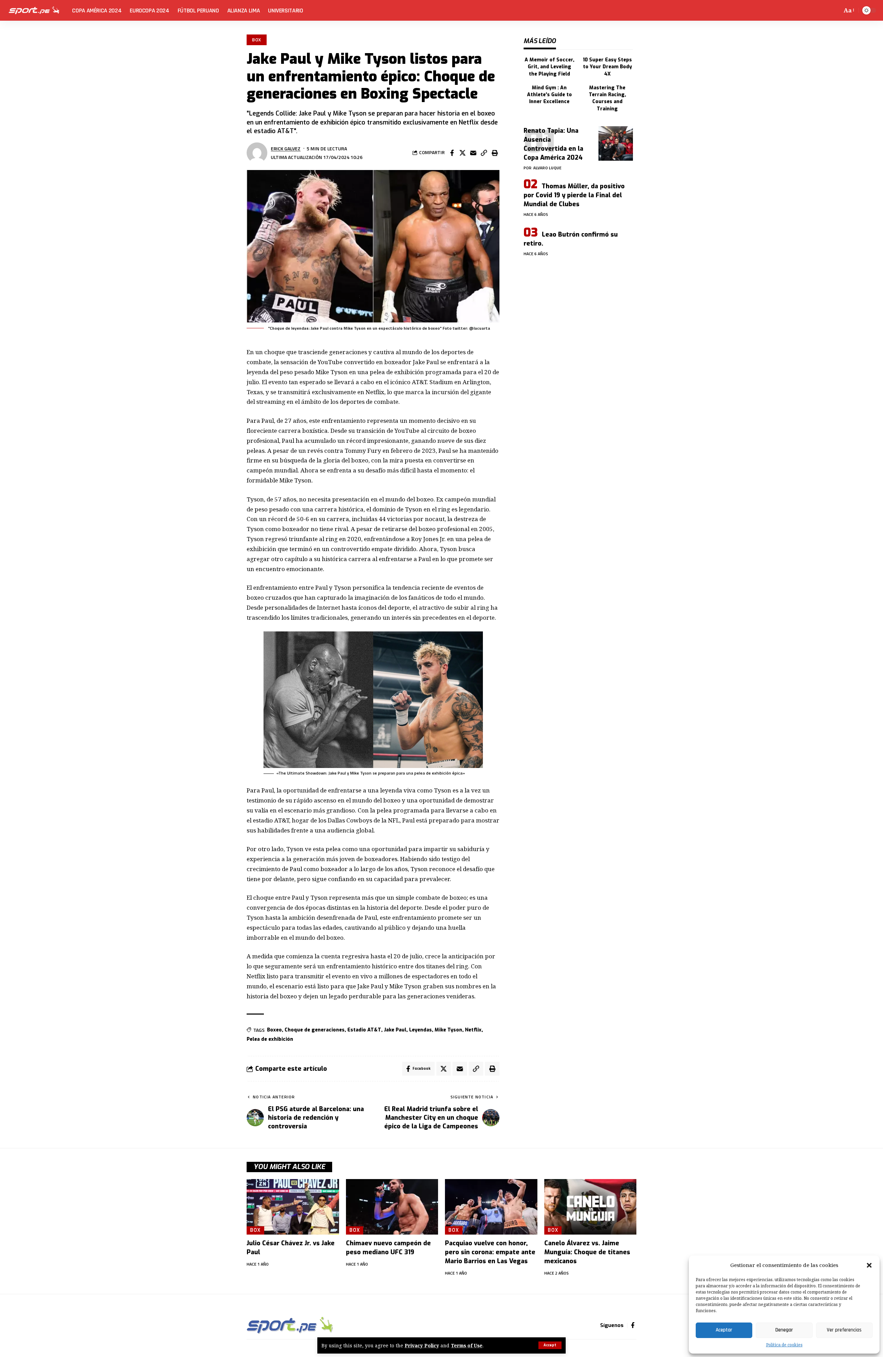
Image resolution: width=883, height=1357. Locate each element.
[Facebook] (632, 1325)
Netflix (473, 1030)
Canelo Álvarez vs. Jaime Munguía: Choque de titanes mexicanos (587, 1252)
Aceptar (724, 1330)
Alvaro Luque (547, 167)
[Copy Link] (484, 152)
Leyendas (420, 1030)
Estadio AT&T (364, 1030)
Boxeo (274, 1030)
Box (256, 39)
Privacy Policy (422, 1345)
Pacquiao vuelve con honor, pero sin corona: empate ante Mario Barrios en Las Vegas (490, 1252)
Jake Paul (395, 1030)
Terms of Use (467, 1345)
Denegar (784, 1330)
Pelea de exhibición (270, 1039)
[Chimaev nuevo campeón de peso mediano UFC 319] (392, 1207)
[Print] (494, 152)
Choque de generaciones (315, 1030)
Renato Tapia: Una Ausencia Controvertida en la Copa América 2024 (553, 144)
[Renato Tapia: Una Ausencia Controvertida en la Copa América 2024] (615, 143)
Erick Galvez (285, 148)
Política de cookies (784, 1345)
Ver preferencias (844, 1330)
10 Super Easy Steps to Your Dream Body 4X (607, 67)
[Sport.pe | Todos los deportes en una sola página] (34, 10)
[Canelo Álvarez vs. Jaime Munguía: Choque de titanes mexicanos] (590, 1207)
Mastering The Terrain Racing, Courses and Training (607, 98)
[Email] (473, 152)
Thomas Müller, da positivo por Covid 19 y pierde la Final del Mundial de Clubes (574, 195)
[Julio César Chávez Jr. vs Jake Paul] (293, 1207)
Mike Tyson (448, 1030)
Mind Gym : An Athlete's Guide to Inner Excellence (549, 94)
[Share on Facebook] (452, 152)
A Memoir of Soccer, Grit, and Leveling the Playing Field (549, 67)
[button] (869, 1265)
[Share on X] (462, 152)
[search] (835, 10)
